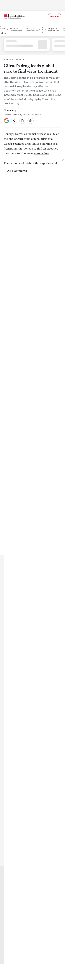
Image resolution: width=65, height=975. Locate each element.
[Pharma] (17, 16)
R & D (42, 29)
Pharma (7, 59)
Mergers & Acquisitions (53, 29)
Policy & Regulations (32, 29)
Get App (54, 16)
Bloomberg (10, 110)
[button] (14, 121)
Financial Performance (16, 29)
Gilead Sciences (14, 144)
